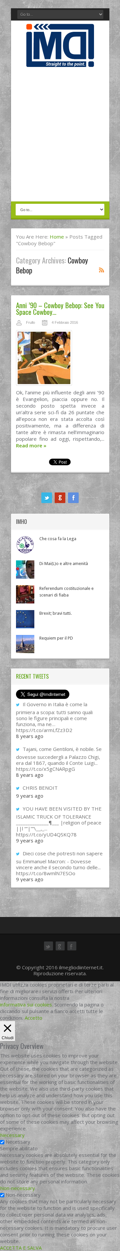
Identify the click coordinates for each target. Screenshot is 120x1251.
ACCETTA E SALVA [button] (21, 1247)
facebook (73, 497)
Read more (31, 445)
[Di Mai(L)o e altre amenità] (25, 569)
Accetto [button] (33, 1017)
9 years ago (29, 795)
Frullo (30, 322)
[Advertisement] (60, 135)
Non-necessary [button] (17, 1188)
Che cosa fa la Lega (57, 538)
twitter (46, 497)
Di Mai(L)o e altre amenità (63, 563)
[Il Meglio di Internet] (60, 60)
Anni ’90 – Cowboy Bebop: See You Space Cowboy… (60, 308)
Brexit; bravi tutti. (55, 613)
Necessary (18, 1141)
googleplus (60, 497)
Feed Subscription (101, 269)
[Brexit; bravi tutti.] (25, 619)
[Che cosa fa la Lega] (25, 545)
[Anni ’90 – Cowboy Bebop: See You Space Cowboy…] (60, 359)
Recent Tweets (32, 676)
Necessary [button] (12, 1135)
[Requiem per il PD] (25, 644)
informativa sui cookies (26, 1004)
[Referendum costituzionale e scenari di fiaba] (25, 594)
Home (57, 236)
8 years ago (29, 736)
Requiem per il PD (56, 638)
